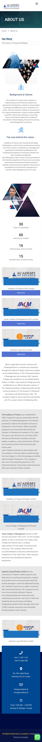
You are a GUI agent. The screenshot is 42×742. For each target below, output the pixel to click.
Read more (21, 293)
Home (4, 31)
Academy (25, 734)
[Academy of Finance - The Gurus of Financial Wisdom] (12, 7)
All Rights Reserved (10, 734)
